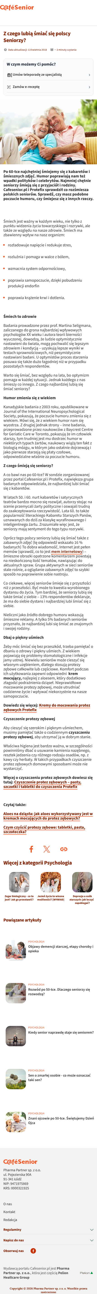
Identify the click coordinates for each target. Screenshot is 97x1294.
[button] (31, 849)
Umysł (24, 1149)
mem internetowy (66, 552)
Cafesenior (9, 1149)
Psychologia (40, 1149)
